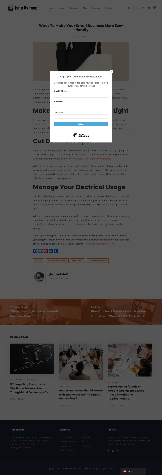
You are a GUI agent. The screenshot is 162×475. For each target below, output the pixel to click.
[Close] (111, 72)
